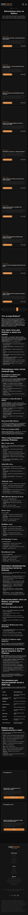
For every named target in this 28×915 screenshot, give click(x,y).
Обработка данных (14, 883)
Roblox (4, 36)
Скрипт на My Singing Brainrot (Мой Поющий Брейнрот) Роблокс (13, 237)
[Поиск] (23, 4)
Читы (14, 856)
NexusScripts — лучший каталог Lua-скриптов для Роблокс (12, 789)
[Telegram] (12, 895)
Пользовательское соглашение (14, 881)
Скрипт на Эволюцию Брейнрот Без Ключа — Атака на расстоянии (13, 124)
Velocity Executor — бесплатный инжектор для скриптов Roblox (13, 67)
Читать (14, 829)
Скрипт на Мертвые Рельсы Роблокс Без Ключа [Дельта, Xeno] (14, 294)
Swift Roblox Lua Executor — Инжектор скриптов (14, 151)
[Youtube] (18, 895)
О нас (14, 868)
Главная (14, 855)
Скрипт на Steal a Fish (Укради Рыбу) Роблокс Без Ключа (14, 266)
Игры (7, 36)
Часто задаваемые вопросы (14, 878)
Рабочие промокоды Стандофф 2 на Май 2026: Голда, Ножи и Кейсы (13, 821)
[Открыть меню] (26, 4)
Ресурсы (14, 862)
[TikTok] (9, 895)
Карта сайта (14, 884)
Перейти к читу (7, 46)
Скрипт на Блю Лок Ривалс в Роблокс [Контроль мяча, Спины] (14, 39)
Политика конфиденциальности (14, 880)
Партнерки (14, 859)
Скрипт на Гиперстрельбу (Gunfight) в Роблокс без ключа (13, 94)
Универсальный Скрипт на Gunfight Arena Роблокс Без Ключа (12, 208)
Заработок (14, 861)
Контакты (14, 871)
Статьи (14, 858)
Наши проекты (14, 873)
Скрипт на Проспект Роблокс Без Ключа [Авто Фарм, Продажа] (13, 179)
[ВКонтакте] (15, 895)
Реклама (14, 869)
